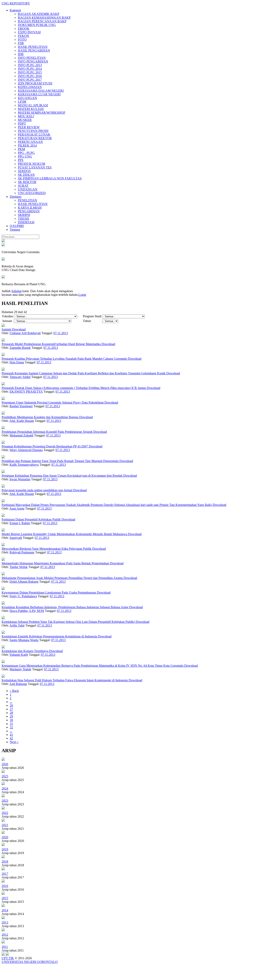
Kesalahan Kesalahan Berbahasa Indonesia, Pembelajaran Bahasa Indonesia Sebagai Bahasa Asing (65, 607)
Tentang (15, 229)
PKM (21, 149)
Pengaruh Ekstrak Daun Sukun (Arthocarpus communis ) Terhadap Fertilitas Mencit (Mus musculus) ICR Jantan (74, 388)
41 (11, 734)
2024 (5, 788)
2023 (5, 800)
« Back (14, 690)
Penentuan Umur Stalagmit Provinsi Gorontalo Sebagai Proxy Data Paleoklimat (53, 402)
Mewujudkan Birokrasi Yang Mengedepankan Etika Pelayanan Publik (47, 548)
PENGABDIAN (29, 211)
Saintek (7, 329)
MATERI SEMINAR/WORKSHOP (41, 112)
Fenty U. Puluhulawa (23, 596)
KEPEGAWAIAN (30, 87)
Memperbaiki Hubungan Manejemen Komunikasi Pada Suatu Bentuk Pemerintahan (56, 563)
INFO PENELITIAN (32, 57)
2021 (5, 825)
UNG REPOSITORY (16, 3)
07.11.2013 (60, 333)
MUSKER (25, 120)
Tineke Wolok (19, 567)
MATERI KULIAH (31, 109)
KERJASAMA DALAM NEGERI (41, 90)
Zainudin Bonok (20, 347)
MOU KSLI (26, 116)
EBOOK (23, 28)
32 (11, 727)
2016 (5, 886)
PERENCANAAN (30, 142)
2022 (5, 813)
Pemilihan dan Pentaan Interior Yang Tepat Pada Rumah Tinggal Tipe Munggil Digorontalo (60, 461)
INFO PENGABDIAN (33, 61)
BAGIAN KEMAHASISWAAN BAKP (44, 17)
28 (11, 712)
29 (11, 716)
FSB (21, 43)
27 (11, 709)
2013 (5, 922)
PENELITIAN (27, 200)
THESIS (23, 218)
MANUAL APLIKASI (33, 105)
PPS (20, 160)
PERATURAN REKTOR (35, 138)
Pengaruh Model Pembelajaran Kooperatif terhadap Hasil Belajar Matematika (52, 344)
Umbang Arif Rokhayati (25, 333)
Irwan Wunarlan (20, 479)
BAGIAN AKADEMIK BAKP (38, 14)
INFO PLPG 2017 (30, 79)
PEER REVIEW (29, 127)
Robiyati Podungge (22, 552)
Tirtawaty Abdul (20, 377)
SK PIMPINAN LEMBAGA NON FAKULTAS (50, 178)
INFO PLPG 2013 (30, 65)
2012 (5, 934)
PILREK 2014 (27, 145)
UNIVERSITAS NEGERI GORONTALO (30, 962)
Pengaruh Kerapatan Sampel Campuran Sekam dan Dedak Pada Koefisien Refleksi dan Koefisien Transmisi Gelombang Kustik (84, 373)
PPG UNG (25, 156)
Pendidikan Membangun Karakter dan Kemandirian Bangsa (40, 417)
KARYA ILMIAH (30, 207)
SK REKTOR (27, 182)
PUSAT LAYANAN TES (35, 167)
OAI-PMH (17, 226)
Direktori (15, 196)
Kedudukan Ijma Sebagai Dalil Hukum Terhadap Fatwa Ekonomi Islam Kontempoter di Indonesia (65, 680)
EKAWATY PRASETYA (26, 391)
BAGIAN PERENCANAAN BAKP (42, 21)
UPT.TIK (8, 958)
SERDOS (24, 171)
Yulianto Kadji (18, 654)
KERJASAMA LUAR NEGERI (39, 94)
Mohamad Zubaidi (21, 435)
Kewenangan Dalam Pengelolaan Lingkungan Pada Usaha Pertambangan (49, 592)
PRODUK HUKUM (31, 163)
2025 (5, 776)
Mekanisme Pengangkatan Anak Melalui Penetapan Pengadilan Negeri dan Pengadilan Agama (63, 578)
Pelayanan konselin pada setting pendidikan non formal (37, 490)
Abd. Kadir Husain (21, 420)
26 (11, 705)
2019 (5, 849)
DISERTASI (26, 222)
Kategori (15, 10)
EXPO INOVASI (29, 32)
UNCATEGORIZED (32, 193)
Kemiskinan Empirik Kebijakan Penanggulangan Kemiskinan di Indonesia (50, 636)
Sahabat (16, 291)
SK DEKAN (26, 174)
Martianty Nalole (20, 669)
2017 (5, 873)
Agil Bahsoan (18, 684)
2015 (5, 898)
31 (11, 723)
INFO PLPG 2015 (30, 72)
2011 (5, 946)
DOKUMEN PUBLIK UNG (37, 25)
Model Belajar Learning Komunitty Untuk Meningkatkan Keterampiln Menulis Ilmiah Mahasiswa (65, 534)
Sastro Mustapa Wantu (24, 640)
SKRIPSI (24, 215)
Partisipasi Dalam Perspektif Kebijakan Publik (32, 519)
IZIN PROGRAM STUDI (35, 83)
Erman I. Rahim (20, 523)
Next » (14, 742)
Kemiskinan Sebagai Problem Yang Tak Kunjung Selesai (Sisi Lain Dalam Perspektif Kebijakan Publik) (69, 621)
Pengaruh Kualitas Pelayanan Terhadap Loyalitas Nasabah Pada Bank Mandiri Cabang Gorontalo (65, 358)
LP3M (22, 101)
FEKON (23, 36)
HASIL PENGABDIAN (34, 50)
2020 (5, 837)
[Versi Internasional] (3, 241)
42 (11, 738)
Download (19, 329)
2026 (5, 764)
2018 (5, 861)
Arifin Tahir (17, 625)
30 (11, 720)
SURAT (23, 185)
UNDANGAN (27, 189)
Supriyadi (16, 537)
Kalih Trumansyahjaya (24, 464)
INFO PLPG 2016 (30, 76)
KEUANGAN (27, 98)
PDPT (22, 123)
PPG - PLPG (26, 152)
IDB (21, 54)
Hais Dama (17, 362)
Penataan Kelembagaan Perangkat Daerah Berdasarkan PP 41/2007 (45, 446)
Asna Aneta (16, 508)
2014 (5, 910)
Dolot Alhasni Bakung (24, 581)
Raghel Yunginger (21, 406)
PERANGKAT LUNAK (34, 134)
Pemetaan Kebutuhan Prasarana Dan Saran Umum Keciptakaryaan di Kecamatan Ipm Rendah (62, 475)
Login (82, 294)
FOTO (22, 39)
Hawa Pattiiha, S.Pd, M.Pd (27, 611)
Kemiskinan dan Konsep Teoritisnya (25, 651)
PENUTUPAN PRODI (33, 131)
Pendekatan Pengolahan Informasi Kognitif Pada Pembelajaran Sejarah (47, 431)
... (11, 701)
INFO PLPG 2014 (30, 68)
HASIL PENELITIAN (33, 47)
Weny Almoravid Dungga (26, 450)
